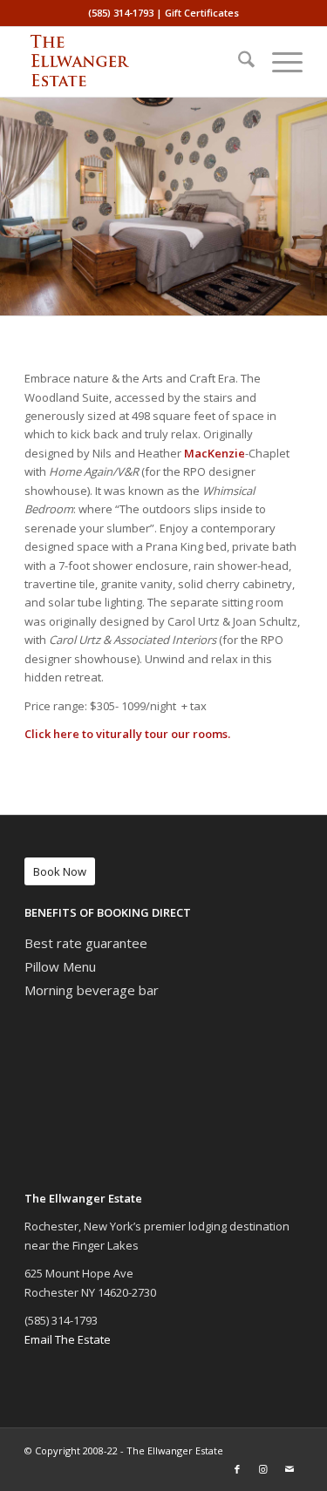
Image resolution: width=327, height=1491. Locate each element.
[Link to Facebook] (237, 1469)
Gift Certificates (202, 12)
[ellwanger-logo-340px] (135, 62)
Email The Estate (67, 1339)
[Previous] (15, 206)
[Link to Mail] (289, 1469)
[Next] (311, 206)
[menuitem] (238, 62)
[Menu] (279, 62)
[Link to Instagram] (263, 1469)
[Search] (238, 62)
